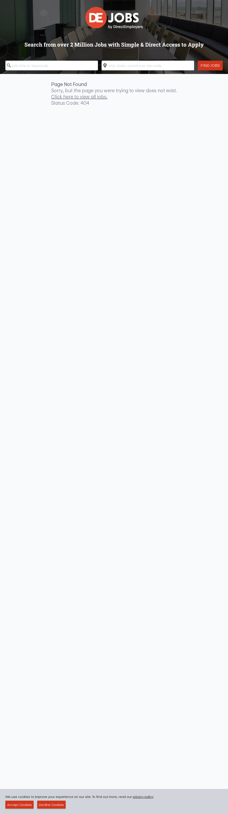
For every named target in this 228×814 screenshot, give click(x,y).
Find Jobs (210, 65)
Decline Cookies (51, 804)
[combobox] (51, 65)
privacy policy (143, 796)
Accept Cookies (19, 804)
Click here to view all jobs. (79, 97)
